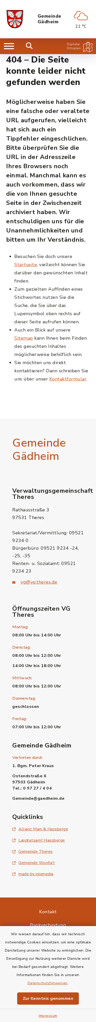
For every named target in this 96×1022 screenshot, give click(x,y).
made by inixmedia (36, 874)
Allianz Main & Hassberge (43, 829)
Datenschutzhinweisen (48, 983)
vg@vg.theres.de (38, 582)
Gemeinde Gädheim (49, 19)
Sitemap (23, 338)
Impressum (48, 1015)
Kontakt (48, 912)
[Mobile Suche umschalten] (29, 46)
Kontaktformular (68, 379)
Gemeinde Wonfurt (36, 863)
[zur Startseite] (15, 19)
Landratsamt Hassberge (41, 840)
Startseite (25, 265)
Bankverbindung (48, 925)
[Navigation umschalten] (9, 46)
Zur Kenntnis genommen (48, 998)
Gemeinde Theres (35, 851)
